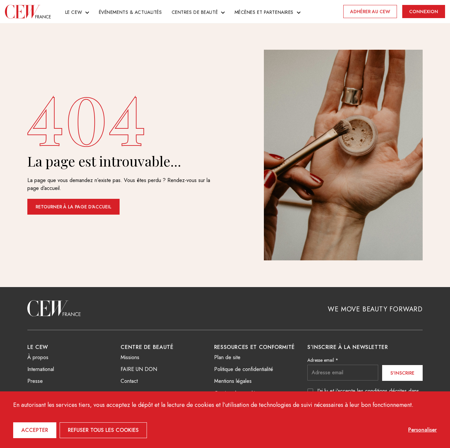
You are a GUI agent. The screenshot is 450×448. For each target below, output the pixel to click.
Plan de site (227, 357)
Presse (35, 381)
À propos (37, 357)
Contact (129, 381)
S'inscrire (402, 373)
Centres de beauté (195, 12)
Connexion (423, 11)
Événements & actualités (130, 12)
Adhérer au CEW (370, 11)
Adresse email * (322, 360)
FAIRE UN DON (139, 369)
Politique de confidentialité (243, 369)
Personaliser (422, 430)
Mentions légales (233, 381)
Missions (130, 357)
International (40, 369)
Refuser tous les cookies (103, 430)
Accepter (34, 430)
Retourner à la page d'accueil (73, 206)
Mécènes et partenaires (264, 12)
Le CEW (73, 12)
